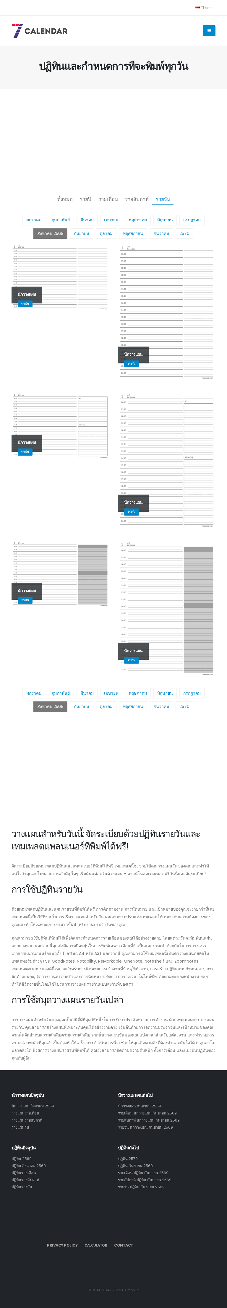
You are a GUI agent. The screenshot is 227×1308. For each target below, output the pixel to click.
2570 (184, 233)
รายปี (85, 199)
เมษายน (111, 220)
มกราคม (33, 220)
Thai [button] (204, 7)
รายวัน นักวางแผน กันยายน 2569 (145, 1127)
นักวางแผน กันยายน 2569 (139, 1106)
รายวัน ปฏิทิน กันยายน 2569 (141, 1187)
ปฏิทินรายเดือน (24, 1172)
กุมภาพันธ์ (61, 220)
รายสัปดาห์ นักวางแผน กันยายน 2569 (149, 1120)
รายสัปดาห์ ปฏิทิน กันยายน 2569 (144, 1179)
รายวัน (163, 199)
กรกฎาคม (192, 220)
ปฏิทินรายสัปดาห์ (25, 1179)
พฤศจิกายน (133, 233)
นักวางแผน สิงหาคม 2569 (33, 1106)
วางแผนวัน (20, 1127)
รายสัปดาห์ (137, 199)
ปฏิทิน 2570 (128, 1158)
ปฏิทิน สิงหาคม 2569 (29, 1165)
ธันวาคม (161, 233)
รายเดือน (108, 199)
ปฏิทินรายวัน (22, 1187)
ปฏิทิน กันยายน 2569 (135, 1165)
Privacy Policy (62, 1245)
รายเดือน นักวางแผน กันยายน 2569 (147, 1113)
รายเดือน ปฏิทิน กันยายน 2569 (143, 1172)
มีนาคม (87, 220)
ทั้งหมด (65, 199)
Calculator (96, 1245)
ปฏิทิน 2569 (22, 1158)
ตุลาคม (106, 233)
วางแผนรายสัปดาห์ (27, 1120)
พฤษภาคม (138, 220)
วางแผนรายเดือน (25, 1113)
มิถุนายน (165, 220)
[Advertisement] (113, 140)
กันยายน (81, 233)
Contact (123, 1245)
